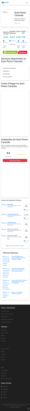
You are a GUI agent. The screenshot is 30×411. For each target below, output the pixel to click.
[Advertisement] (15, 181)
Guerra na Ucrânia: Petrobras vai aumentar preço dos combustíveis (19, 282)
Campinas (3, 375)
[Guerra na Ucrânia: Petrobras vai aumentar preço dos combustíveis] (7, 284)
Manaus (3, 351)
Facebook (5, 386)
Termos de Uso (5, 311)
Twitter (4, 394)
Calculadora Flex (11, 52)
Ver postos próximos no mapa (16, 245)
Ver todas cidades (7, 378)
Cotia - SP (17, 23)
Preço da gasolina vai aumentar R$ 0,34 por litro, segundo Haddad (19, 258)
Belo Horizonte (5, 349)
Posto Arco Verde (12, 235)
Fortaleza (3, 341)
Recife (2, 357)
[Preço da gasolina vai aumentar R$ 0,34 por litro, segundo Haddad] (7, 260)
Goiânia (3, 359)
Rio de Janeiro (5, 333)
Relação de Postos (6, 322)
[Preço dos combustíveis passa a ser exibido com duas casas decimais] (7, 272)
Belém (2, 367)
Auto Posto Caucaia (12, 229)
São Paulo (3, 330)
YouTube (5, 397)
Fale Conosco (4, 316)
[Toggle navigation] (27, 2)
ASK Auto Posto (11, 222)
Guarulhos (3, 373)
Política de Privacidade (7, 314)
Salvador (3, 338)
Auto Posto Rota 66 (12, 214)
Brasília (3, 335)
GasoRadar (5, 42)
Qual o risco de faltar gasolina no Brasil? (17, 292)
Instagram (5, 389)
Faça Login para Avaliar (15, 160)
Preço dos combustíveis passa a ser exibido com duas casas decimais (18, 270)
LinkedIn (5, 392)
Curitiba (3, 354)
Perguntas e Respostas (7, 319)
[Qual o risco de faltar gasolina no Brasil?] (7, 294)
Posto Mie (10, 204)
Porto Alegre (4, 370)
